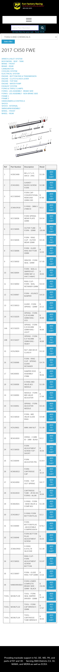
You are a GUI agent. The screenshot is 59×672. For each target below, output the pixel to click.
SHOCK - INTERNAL (10, 106)
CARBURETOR (8, 69)
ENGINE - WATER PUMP (11, 84)
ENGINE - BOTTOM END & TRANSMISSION (19, 76)
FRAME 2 (5, 98)
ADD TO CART (51, 174)
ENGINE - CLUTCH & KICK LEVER (15, 79)
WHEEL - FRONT (8, 111)
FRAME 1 (5, 96)
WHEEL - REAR (8, 113)
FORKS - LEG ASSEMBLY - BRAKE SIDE (17, 91)
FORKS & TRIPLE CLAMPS (12, 88)
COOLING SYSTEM (9, 71)
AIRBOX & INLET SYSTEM (12, 59)
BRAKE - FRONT (8, 64)
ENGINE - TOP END (9, 81)
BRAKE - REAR (8, 66)
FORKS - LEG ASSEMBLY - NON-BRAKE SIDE (20, 93)
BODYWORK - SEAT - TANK (13, 61)
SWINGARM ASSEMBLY (11, 108)
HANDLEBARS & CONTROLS (13, 101)
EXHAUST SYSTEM (9, 86)
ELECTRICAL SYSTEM (11, 74)
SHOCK (5, 103)
